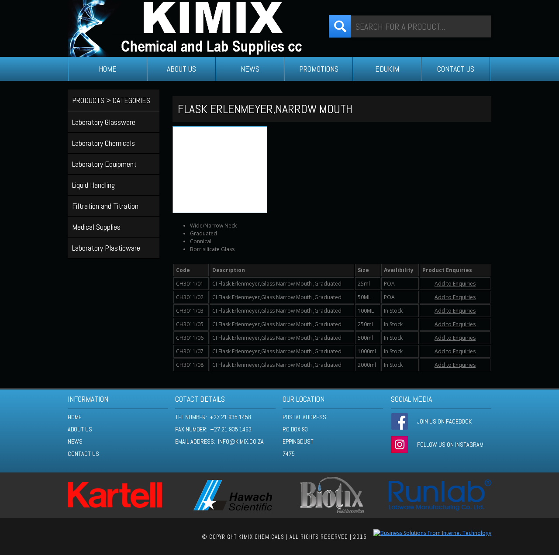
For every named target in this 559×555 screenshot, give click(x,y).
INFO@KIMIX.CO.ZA (241, 441)
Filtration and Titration (105, 206)
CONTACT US (455, 69)
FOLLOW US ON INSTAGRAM (450, 444)
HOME (108, 69)
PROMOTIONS (318, 69)
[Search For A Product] (340, 26)
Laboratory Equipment (104, 164)
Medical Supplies (96, 227)
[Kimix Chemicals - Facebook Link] (399, 421)
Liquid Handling (93, 185)
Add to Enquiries (455, 283)
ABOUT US (181, 69)
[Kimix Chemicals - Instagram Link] (399, 444)
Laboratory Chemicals (103, 143)
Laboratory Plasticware (106, 248)
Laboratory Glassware (103, 122)
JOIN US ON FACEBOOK (444, 421)
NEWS (250, 69)
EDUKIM (387, 69)
